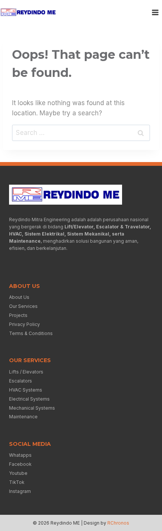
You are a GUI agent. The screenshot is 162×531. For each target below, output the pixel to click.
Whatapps (20, 455)
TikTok (16, 482)
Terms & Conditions (31, 333)
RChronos (118, 523)
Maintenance (23, 416)
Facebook (20, 464)
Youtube (18, 473)
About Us (19, 297)
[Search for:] (81, 132)
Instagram (20, 491)
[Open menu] (155, 12)
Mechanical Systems (32, 408)
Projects (18, 315)
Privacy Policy (24, 324)
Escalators (20, 381)
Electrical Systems (29, 399)
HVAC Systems (25, 390)
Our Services (23, 306)
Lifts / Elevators (26, 372)
